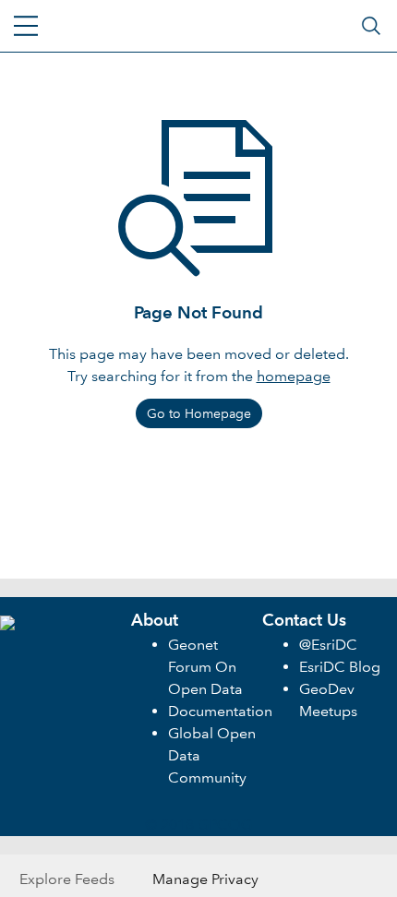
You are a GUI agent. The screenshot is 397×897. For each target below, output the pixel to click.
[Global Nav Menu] (25, 25)
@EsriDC (328, 644)
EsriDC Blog (339, 667)
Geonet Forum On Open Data (205, 667)
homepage (294, 376)
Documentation (220, 711)
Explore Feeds (66, 879)
